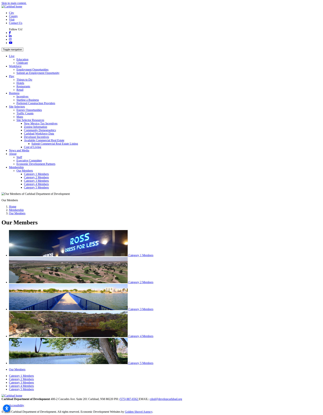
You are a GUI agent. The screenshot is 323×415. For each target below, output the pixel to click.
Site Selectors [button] (17, 106)
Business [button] (14, 93)
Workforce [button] (15, 66)
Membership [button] (16, 167)
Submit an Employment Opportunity (37, 73)
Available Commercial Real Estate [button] (44, 140)
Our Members (17, 369)
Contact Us (15, 23)
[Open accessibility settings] (6, 408)
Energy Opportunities (29, 110)
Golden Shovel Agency (138, 411)
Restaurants (23, 86)
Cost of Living (32, 147)
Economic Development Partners (35, 163)
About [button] (12, 153)
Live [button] (11, 56)
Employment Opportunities (32, 69)
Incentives (22, 96)
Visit (11, 19)
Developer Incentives (36, 137)
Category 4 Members (36, 184)
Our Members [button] (24, 170)
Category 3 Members (36, 180)
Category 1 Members (36, 174)
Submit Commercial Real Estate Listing (54, 143)
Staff (19, 157)
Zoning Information (35, 126)
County (13, 16)
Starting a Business (27, 99)
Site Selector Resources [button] (30, 120)
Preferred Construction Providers (35, 103)
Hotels (20, 83)
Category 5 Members (36, 187)
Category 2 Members (36, 177)
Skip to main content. (14, 3)
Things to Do (24, 79)
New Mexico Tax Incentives (40, 123)
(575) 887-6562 (129, 399)
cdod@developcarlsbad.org (166, 399)
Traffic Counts (24, 113)
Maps (19, 116)
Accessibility (16, 405)
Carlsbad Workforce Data (39, 133)
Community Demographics (40, 130)
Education (22, 59)
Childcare (22, 62)
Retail (19, 89)
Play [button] (11, 76)
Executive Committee (29, 160)
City (11, 12)
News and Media (19, 150)
